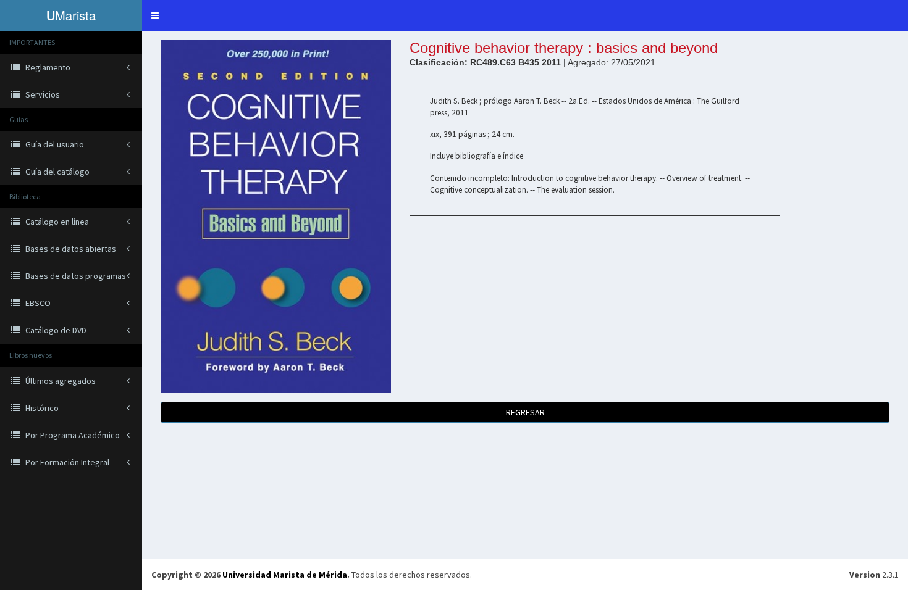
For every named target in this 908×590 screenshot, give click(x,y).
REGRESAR (525, 412)
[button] (155, 15)
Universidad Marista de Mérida (284, 574)
